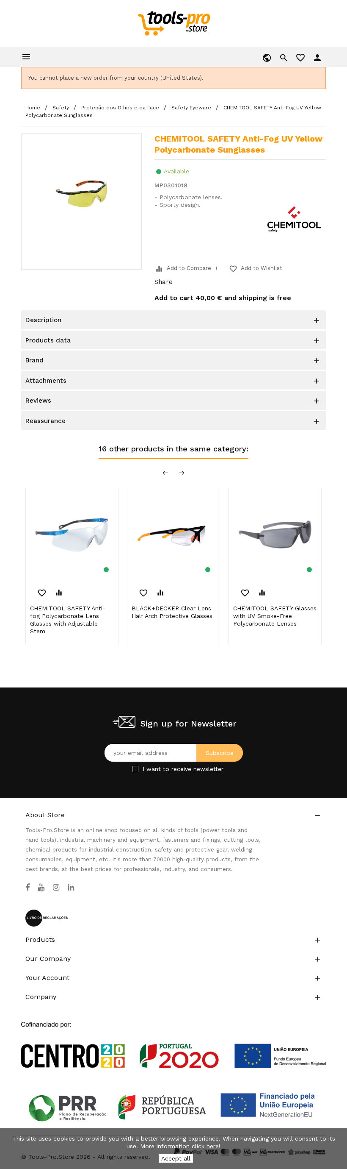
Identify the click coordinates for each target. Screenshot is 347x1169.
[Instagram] (56, 887)
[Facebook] (27, 887)
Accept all (175, 1158)
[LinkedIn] (71, 887)
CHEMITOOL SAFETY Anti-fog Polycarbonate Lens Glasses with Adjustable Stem (67, 620)
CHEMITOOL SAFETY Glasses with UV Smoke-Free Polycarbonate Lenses (275, 616)
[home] (173, 22)
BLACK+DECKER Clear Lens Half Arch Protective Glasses (172, 612)
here (213, 1146)
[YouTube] (41, 887)
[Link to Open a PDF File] (173, 1036)
